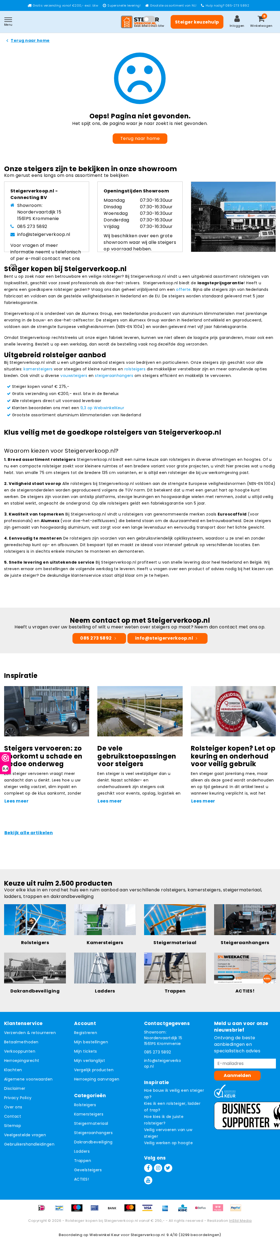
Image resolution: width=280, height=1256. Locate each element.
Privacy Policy (18, 1097)
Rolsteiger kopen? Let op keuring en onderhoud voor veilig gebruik (233, 756)
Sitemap (12, 1125)
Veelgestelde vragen (25, 1135)
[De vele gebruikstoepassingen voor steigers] (139, 711)
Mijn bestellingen (91, 1042)
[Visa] (149, 1210)
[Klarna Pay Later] (220, 1210)
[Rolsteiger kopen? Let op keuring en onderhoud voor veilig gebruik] (233, 711)
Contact (12, 1116)
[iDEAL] (43, 1210)
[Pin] (96, 1210)
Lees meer (16, 801)
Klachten (13, 1070)
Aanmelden (237, 1075)
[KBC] (184, 1210)
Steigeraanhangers (93, 1132)
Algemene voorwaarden (28, 1079)
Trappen (82, 1160)
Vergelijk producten (93, 1070)
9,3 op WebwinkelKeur (102, 408)
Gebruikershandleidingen (29, 1144)
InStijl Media (240, 1220)
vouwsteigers (73, 375)
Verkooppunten (19, 1051)
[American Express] (167, 1210)
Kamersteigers (88, 1114)
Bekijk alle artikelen (28, 833)
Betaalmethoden (21, 1042)
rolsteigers (134, 369)
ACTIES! (81, 1179)
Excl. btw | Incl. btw (149, 26)
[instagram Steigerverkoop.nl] (158, 1168)
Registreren (85, 1032)
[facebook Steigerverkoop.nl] (148, 1168)
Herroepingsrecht (21, 1060)
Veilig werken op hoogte (168, 1143)
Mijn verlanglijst (89, 1060)
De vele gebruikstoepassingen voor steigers (136, 756)
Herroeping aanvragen (96, 1079)
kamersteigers (38, 369)
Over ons (13, 1107)
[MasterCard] (132, 1210)
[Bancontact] (61, 1210)
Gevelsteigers (88, 1170)
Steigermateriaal (91, 1123)
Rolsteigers (85, 1105)
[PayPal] (237, 1210)
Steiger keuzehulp (197, 22)
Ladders (82, 1151)
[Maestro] (79, 1210)
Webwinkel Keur (104, 1234)
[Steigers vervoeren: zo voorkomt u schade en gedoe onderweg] (46, 711)
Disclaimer (14, 1088)
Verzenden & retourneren (30, 1032)
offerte (183, 289)
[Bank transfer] (114, 1210)
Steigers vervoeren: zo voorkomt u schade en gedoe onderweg (43, 756)
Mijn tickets (85, 1051)
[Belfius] (202, 1210)
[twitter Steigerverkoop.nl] (168, 1168)
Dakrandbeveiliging (93, 1142)
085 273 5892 (32, 226)
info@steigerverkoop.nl (43, 234)
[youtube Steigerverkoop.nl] (148, 1180)
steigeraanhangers (114, 375)
